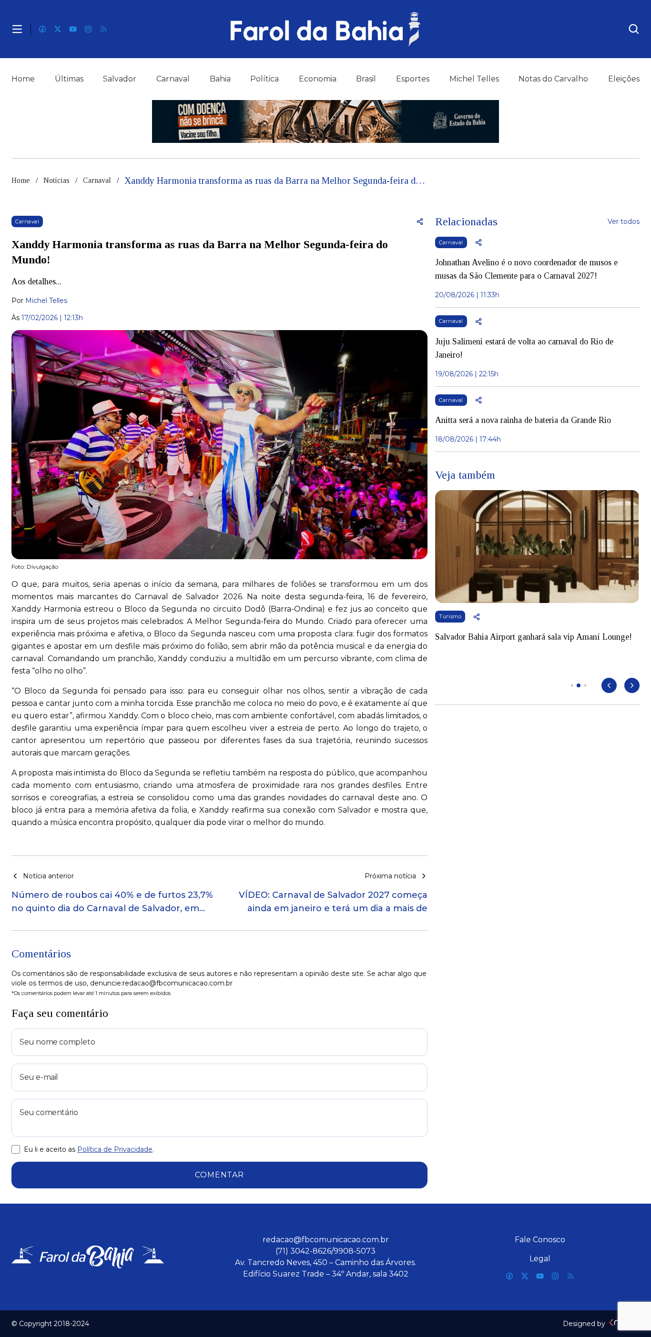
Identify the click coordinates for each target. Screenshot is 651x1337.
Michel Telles (474, 78)
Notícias (56, 180)
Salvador (119, 78)
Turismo (450, 616)
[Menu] (17, 29)
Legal (539, 1258)
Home (23, 78)
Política (264, 78)
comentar (219, 1174)
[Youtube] (73, 29)
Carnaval (173, 78)
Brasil (366, 78)
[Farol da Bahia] (326, 29)
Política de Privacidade (115, 1149)
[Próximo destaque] (632, 685)
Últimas (69, 78)
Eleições (624, 78)
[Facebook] (42, 29)
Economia (317, 78)
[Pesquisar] (634, 29)
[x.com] (57, 29)
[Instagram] (88, 29)
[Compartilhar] (419, 221)
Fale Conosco (540, 1239)
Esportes (412, 78)
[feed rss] (103, 29)
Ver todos (624, 221)
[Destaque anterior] (609, 685)
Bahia (220, 78)
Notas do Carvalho (553, 78)
